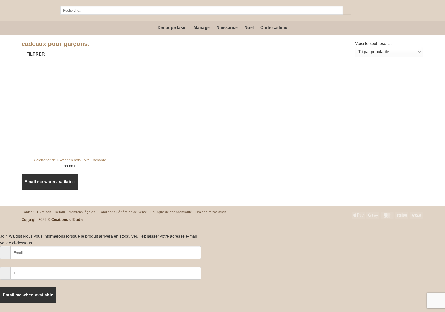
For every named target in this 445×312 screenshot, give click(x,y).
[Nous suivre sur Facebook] (355, 10)
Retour (60, 212)
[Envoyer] (347, 10)
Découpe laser (172, 27)
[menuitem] (377, 10)
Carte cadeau (273, 27)
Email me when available (49, 182)
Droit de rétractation (210, 212)
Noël (249, 27)
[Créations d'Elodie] (37, 10)
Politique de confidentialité (171, 212)
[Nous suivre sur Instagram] (361, 10)
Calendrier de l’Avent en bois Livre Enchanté (70, 160)
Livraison (44, 212)
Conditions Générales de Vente (123, 212)
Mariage (202, 27)
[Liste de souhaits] (393, 10)
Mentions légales (82, 212)
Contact (27, 212)
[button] (406, 10)
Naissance (227, 27)
